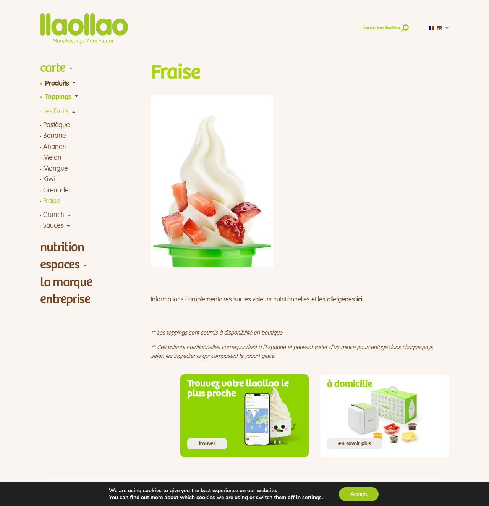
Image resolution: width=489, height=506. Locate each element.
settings (312, 497)
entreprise (65, 299)
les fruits (56, 111)
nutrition (62, 247)
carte (52, 67)
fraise (51, 201)
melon (52, 157)
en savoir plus (354, 443)
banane (54, 135)
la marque (66, 282)
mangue (55, 168)
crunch (53, 214)
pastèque (56, 125)
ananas (54, 146)
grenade (55, 190)
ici (359, 299)
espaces (59, 264)
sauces (53, 225)
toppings (58, 97)
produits (57, 83)
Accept (358, 494)
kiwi (49, 179)
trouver (207, 443)
